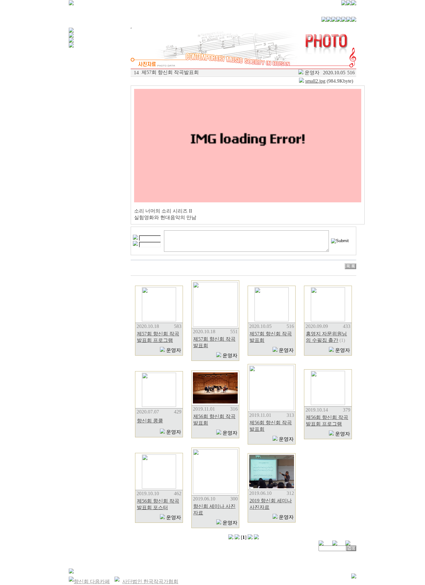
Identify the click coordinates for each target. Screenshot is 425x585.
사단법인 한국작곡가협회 (150, 581)
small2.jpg (315, 81)
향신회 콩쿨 (150, 420)
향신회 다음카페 (92, 581)
